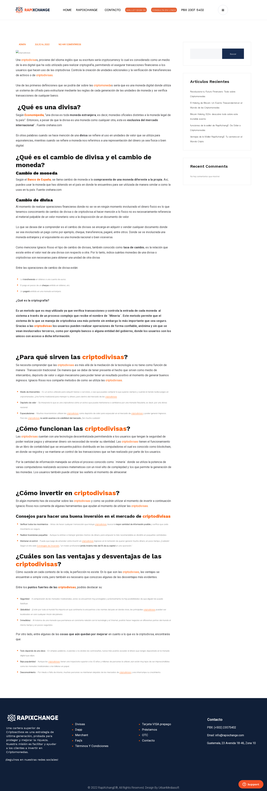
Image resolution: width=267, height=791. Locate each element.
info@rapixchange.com (229, 735)
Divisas (80, 724)
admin (22, 44)
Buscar (233, 53)
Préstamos (149, 729)
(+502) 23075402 (224, 727)
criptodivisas (44, 75)
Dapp (78, 729)
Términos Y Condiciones (91, 746)
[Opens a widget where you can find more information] (250, 784)
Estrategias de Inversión (48, 545)
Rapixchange (87, 9)
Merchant (81, 735)
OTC (145, 735)
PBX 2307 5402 (192, 9)
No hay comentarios (69, 44)
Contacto (113, 9)
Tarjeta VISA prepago (156, 724)
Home (67, 9)
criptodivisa (28, 60)
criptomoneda (102, 85)
